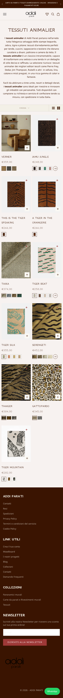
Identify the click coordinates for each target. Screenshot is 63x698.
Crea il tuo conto (11, 546)
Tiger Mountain (13, 467)
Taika (5, 283)
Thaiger (7, 406)
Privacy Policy (10, 518)
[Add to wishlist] (27, 119)
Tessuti (6, 604)
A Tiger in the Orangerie (42, 220)
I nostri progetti (11, 556)
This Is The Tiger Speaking (13, 220)
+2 (55, 168)
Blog (5, 561)
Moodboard (9, 551)
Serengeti (39, 344)
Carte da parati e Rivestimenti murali (22, 599)
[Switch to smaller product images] (58, 108)
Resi (5, 508)
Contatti (7, 503)
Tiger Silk (8, 344)
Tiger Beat (39, 283)
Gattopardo (40, 406)
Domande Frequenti (13, 576)
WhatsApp (52, 691)
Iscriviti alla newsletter (24, 642)
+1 (55, 295)
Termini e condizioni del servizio (19, 523)
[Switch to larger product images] (53, 108)
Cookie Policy (9, 528)
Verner (6, 156)
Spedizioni (8, 513)
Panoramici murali (12, 594)
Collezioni (8, 566)
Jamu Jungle (40, 156)
